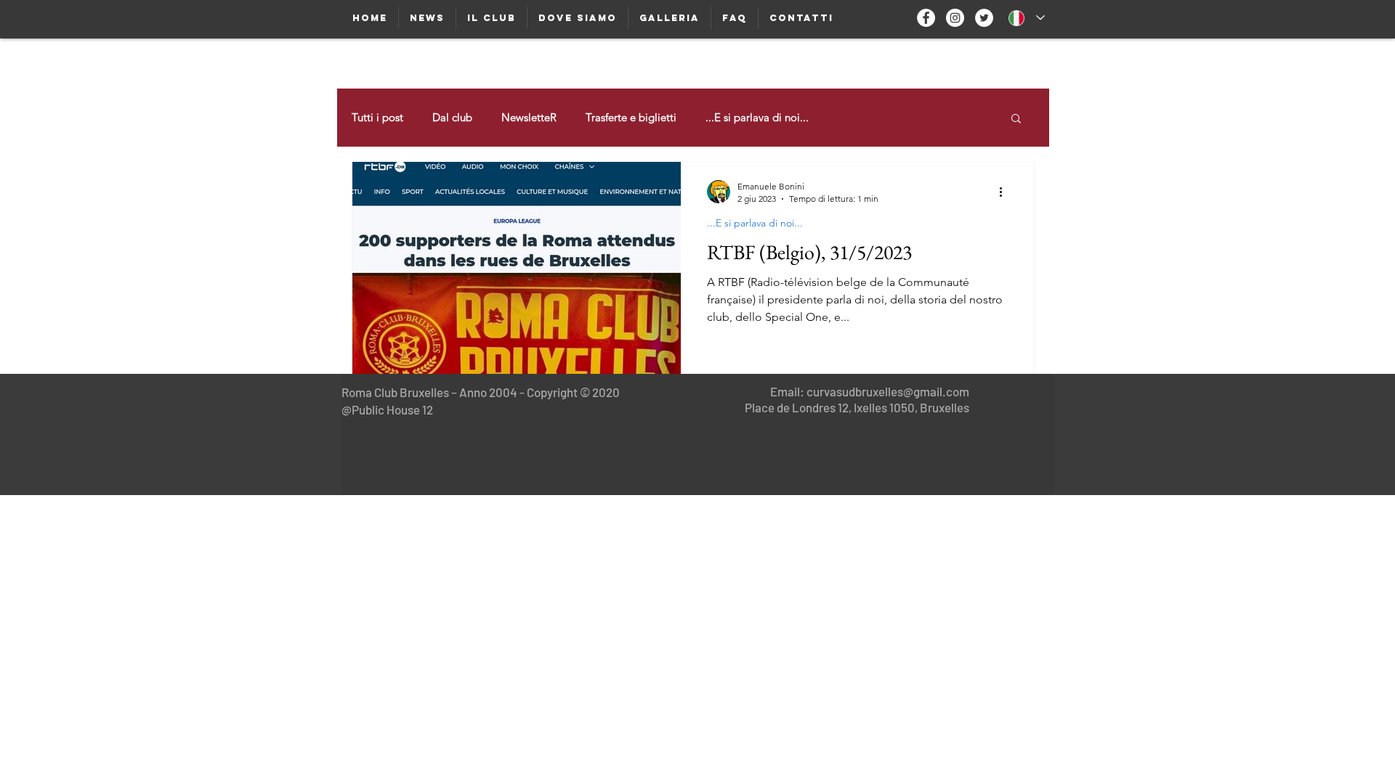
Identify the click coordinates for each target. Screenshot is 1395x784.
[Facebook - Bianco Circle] (926, 18)
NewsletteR (529, 117)
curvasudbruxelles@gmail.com (887, 391)
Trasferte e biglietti (631, 117)
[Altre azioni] (1005, 191)
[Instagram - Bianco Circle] (955, 18)
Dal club (452, 117)
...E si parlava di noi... (757, 117)
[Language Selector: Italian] (1026, 17)
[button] (1016, 119)
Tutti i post (377, 117)
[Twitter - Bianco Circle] (984, 18)
